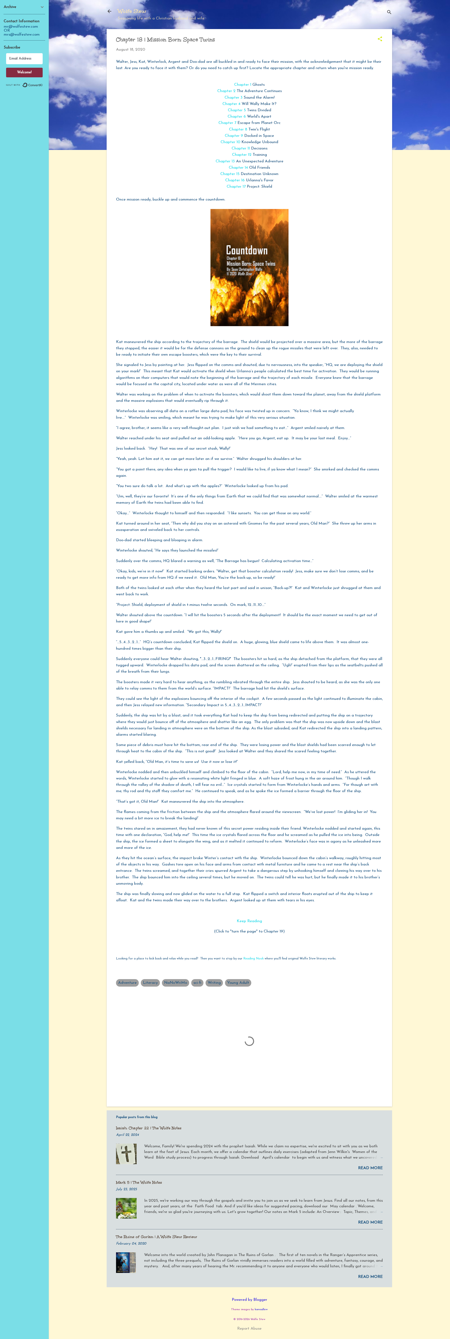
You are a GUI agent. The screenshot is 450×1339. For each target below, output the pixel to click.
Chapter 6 (237, 117)
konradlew (261, 1309)
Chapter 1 (242, 85)
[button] (380, 39)
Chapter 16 (235, 180)
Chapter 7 (227, 123)
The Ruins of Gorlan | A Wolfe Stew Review (156, 1236)
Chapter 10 (230, 142)
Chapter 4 (231, 104)
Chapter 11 (241, 148)
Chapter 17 (236, 187)
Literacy (150, 983)
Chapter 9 (234, 136)
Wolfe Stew (132, 11)
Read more (370, 1168)
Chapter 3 (234, 98)
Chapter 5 (237, 110)
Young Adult (238, 983)
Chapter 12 (241, 155)
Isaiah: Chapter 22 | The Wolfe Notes (148, 1128)
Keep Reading (250, 921)
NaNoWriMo (175, 983)
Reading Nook (253, 958)
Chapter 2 (226, 91)
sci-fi (197, 983)
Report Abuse (249, 1329)
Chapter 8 (238, 129)
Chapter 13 (225, 161)
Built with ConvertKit (42, 83)
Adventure (127, 983)
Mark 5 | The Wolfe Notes (139, 1182)
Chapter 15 (230, 174)
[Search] (389, 13)
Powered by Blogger (249, 1300)
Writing (214, 983)
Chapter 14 (238, 168)
